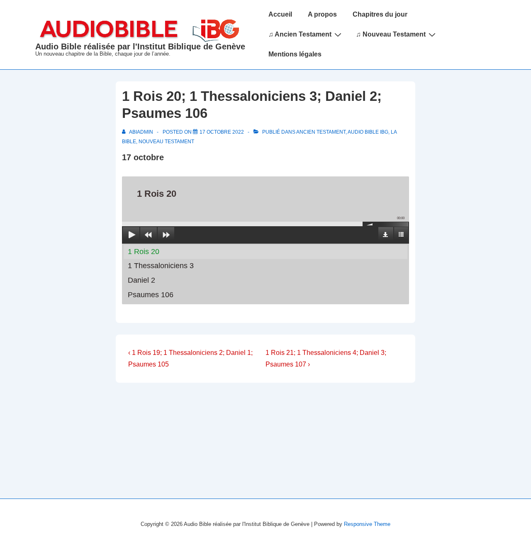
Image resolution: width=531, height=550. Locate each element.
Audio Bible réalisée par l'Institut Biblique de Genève (140, 46)
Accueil (280, 14)
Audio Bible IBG (368, 132)
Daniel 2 (141, 280)
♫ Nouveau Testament (391, 34)
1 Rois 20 (143, 251)
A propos (322, 14)
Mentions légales (295, 54)
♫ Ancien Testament (299, 34)
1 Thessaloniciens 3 (161, 266)
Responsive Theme (367, 524)
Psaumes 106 (150, 295)
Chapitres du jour (380, 14)
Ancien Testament (321, 132)
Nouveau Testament (166, 141)
